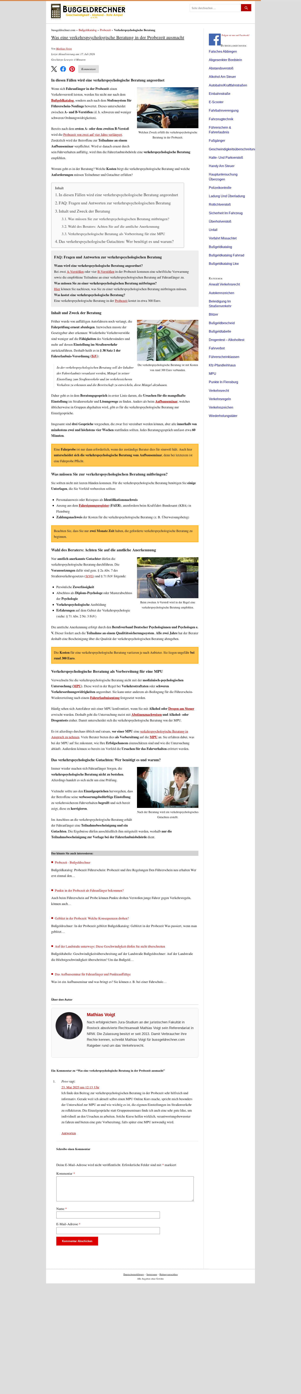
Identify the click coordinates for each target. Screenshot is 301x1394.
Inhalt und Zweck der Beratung (84, 211)
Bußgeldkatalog (88, 30)
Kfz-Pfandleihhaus (222, 365)
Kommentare (88, 69)
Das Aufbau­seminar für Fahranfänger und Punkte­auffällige (93, 974)
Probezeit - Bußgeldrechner (72, 862)
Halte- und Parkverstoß (226, 157)
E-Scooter (216, 102)
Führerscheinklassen (224, 357)
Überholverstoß (220, 221)
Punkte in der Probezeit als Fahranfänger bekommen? (89, 890)
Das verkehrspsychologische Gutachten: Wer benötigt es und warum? (116, 241)
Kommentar (65, 1173)
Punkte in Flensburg (223, 382)
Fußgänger (217, 140)
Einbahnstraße (219, 93)
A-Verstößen (75, 271)
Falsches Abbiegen (223, 51)
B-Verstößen (105, 271)
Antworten (68, 1133)
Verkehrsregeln (220, 399)
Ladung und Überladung (227, 196)
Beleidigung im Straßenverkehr (220, 304)
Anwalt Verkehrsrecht (224, 284)
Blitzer (213, 314)
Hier (57, 289)
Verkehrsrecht (219, 390)
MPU (77, 686)
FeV (94, 356)
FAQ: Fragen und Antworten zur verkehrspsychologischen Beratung (115, 203)
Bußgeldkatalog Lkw (224, 263)
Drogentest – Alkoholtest (226, 340)
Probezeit (105, 30)
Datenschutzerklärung (133, 1274)
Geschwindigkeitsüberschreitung (232, 149)
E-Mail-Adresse (68, 1224)
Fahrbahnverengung (224, 110)
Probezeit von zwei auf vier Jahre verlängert (92, 134)
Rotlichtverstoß (220, 204)
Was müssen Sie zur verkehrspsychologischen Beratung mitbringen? (118, 218)
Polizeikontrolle (220, 187)
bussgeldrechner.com (63, 30)
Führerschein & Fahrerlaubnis (220, 130)
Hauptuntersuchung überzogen (223, 177)
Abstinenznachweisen (146, 714)
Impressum (152, 1274)
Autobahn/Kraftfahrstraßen (228, 85)
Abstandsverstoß (221, 68)
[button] (54, 69)
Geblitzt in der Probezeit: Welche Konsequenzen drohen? (92, 918)
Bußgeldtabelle (220, 331)
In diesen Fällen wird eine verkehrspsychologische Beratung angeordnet (118, 194)
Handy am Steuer (221, 166)
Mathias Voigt (64, 48)
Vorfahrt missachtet (222, 238)
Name (61, 1208)
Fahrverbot (217, 348)
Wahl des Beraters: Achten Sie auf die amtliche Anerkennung (113, 226)
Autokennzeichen (221, 293)
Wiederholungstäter (223, 416)
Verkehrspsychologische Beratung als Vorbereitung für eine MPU (116, 233)
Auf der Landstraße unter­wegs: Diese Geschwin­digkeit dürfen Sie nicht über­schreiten (110, 946)
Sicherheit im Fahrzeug (226, 213)
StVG (89, 576)
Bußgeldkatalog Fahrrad (226, 255)
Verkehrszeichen (221, 407)
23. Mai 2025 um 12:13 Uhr (80, 1087)
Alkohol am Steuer (222, 76)
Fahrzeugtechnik (221, 119)
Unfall (213, 230)
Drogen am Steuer (181, 708)
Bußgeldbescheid (222, 323)
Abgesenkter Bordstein (225, 60)
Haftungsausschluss (169, 1274)
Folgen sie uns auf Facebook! (236, 35)
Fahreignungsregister (94, 505)
